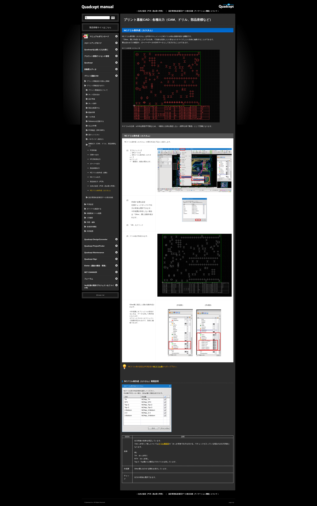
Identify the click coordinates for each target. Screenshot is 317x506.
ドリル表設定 (164, 444)
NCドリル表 (158, 367)
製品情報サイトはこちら (100, 27)
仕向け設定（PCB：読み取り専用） (103, 186)
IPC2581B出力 (95, 159)
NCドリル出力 (95, 177)
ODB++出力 (94, 155)
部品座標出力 (95, 168)
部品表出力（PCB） (97, 181)
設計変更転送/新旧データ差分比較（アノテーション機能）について (193, 11)
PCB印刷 (93, 150)
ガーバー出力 (95, 164)
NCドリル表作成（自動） (99, 173)
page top (231, 502)
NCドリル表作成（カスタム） (101, 190)
